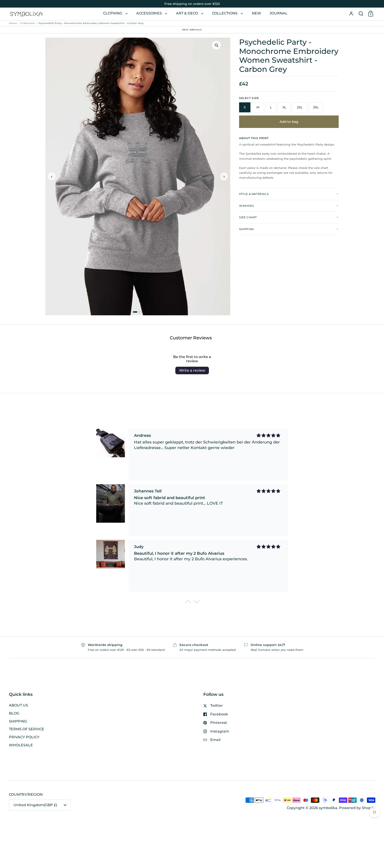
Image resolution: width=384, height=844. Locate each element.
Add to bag (289, 121)
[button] (360, 13)
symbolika (328, 808)
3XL (316, 107)
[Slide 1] (135, 312)
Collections (27, 23)
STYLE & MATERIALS (253, 194)
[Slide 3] (142, 312)
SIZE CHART (248, 217)
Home (13, 23)
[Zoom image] (216, 45)
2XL (299, 107)
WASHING (246, 205)
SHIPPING (246, 229)
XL (284, 107)
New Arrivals (192, 29)
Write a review (192, 370)
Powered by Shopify (357, 808)
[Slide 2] (139, 312)
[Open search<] (360, 13)
